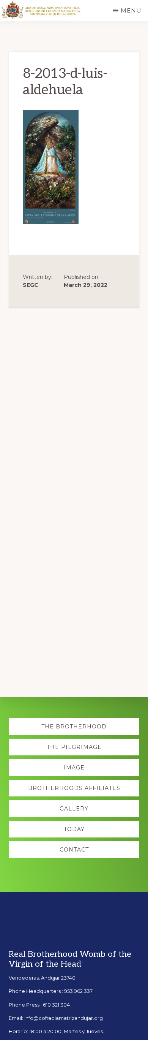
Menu (131, 10)
